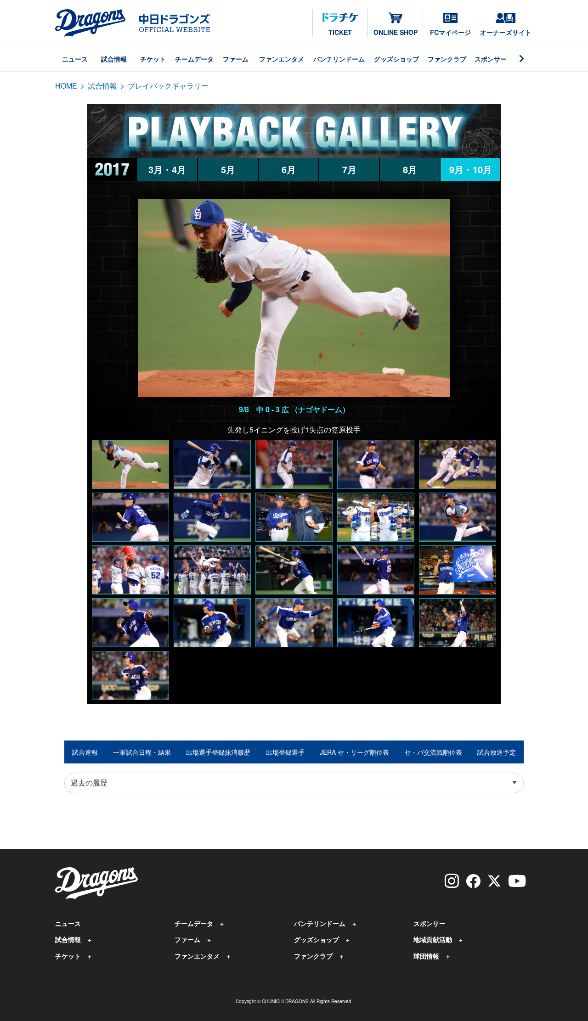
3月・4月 (167, 169)
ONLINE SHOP (395, 32)
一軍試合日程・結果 (142, 752)
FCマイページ (450, 32)
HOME (66, 85)
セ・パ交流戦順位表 (433, 752)
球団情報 (426, 955)
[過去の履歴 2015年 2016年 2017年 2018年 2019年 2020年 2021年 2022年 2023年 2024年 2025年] (294, 783)
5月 (228, 169)
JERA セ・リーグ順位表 (354, 752)
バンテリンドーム (339, 58)
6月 (289, 169)
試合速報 (85, 752)
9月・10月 (470, 169)
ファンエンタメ (281, 58)
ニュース (75, 58)
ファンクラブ (447, 58)
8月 (410, 169)
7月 (349, 169)
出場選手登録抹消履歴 (218, 752)
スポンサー (491, 58)
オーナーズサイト (505, 32)
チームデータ (194, 58)
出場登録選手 (285, 752)
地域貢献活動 (432, 939)
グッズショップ (396, 58)
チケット (153, 58)
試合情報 (114, 58)
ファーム (236, 58)
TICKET (340, 32)
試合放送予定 (496, 752)
